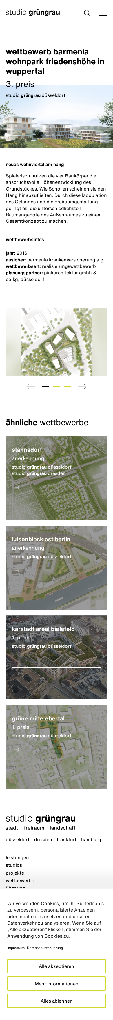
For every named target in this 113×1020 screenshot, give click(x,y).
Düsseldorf (18, 839)
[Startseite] (56, 823)
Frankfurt (66, 839)
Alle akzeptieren (56, 966)
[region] (56, 954)
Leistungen (17, 857)
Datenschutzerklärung (45, 947)
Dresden (43, 839)
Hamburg (91, 839)
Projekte (15, 872)
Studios (14, 864)
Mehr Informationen (57, 983)
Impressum (16, 947)
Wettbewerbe (20, 880)
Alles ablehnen (57, 1000)
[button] (87, 13)
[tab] (45, 386)
